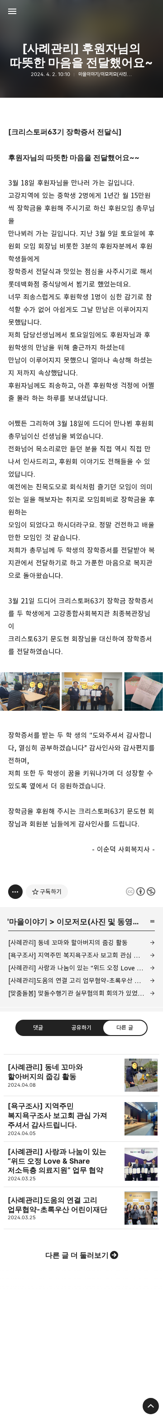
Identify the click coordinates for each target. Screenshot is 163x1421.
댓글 (38, 1027)
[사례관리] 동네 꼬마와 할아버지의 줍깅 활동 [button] (81, 1075)
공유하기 (81, 1027)
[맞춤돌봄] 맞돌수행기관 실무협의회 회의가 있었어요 (78, 993)
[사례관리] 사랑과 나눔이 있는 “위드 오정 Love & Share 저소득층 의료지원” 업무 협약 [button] (81, 1164)
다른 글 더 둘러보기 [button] (77, 1254)
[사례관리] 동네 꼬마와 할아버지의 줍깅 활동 (68, 942)
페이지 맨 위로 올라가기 (151, 1406)
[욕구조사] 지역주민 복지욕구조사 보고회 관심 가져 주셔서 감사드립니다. (81, 955)
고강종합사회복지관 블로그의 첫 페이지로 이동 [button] (81, 11)
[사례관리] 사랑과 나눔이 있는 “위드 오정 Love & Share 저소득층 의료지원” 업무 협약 (81, 968)
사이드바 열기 (12, 11)
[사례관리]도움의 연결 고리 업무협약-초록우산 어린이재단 (81, 980)
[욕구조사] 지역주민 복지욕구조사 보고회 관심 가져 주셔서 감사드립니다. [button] (81, 1118)
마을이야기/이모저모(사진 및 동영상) (113, 74)
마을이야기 (28, 921)
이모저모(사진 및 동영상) (100, 921)
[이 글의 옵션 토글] (15, 891)
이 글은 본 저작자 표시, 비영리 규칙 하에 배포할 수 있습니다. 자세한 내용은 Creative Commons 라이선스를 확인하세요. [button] (140, 891)
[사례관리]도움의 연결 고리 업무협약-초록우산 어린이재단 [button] (81, 1208)
